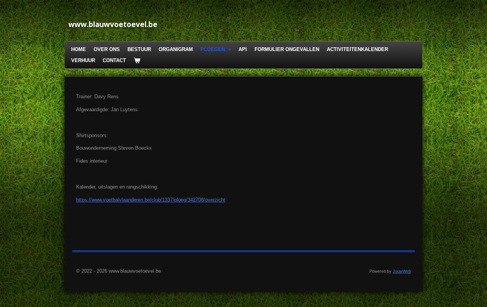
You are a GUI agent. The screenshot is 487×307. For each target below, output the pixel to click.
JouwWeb (402, 271)
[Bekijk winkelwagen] (137, 60)
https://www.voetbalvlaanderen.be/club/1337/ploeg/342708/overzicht (150, 200)
